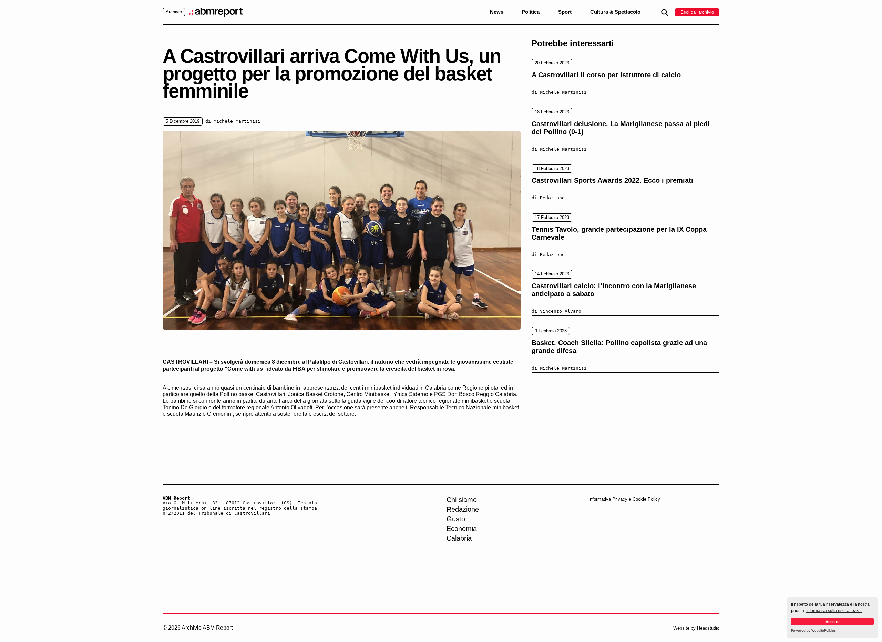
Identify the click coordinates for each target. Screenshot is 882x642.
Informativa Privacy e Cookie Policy (624, 499)
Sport (565, 12)
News (496, 12)
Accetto (832, 622)
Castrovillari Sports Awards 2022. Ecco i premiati (612, 180)
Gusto (456, 519)
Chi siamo (462, 499)
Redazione (463, 509)
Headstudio (708, 628)
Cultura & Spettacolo (615, 12)
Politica (531, 12)
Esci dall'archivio (697, 12)
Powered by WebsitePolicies (813, 630)
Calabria (459, 538)
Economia (462, 528)
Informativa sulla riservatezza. (834, 610)
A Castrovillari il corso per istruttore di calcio (606, 75)
